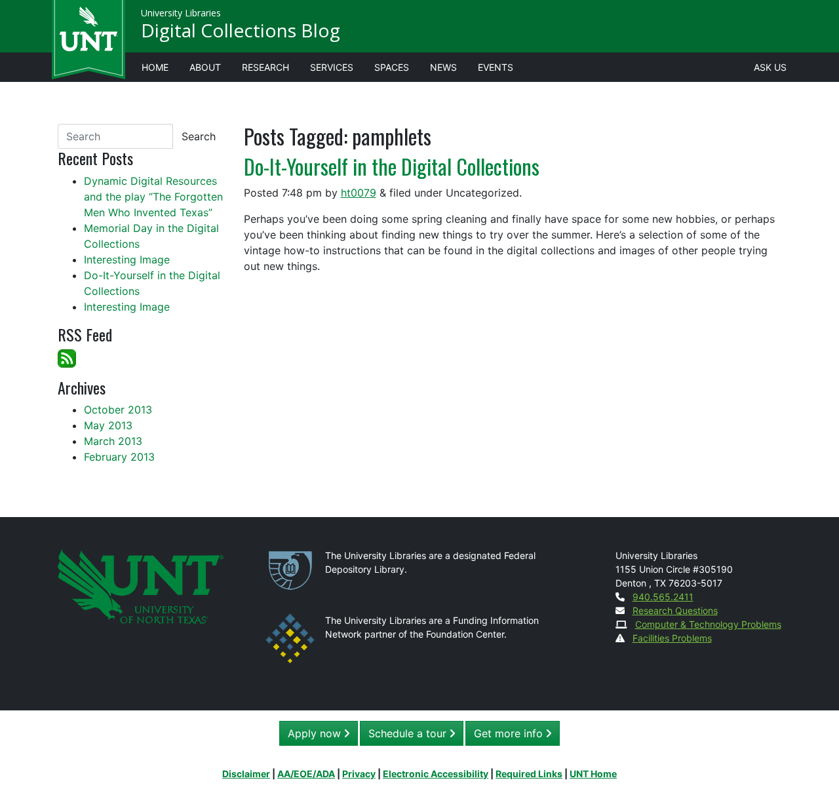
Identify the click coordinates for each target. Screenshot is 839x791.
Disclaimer (246, 773)
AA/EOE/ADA (306, 773)
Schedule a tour (409, 733)
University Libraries (181, 13)
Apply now (316, 733)
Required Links (529, 773)
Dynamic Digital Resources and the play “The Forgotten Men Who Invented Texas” (153, 196)
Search (199, 136)
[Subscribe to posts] (67, 357)
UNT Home (593, 773)
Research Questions (675, 610)
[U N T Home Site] (141, 585)
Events (495, 67)
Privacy (359, 773)
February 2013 (119, 456)
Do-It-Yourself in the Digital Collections (391, 166)
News (443, 67)
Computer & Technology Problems (708, 624)
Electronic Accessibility (435, 773)
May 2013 (108, 425)
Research (265, 67)
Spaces (391, 67)
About (205, 67)
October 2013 (118, 409)
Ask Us (770, 67)
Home (155, 67)
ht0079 (358, 192)
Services (331, 67)
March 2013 (113, 441)
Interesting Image (127, 259)
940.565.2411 (663, 596)
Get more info (510, 733)
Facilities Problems (672, 638)
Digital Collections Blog (240, 30)
